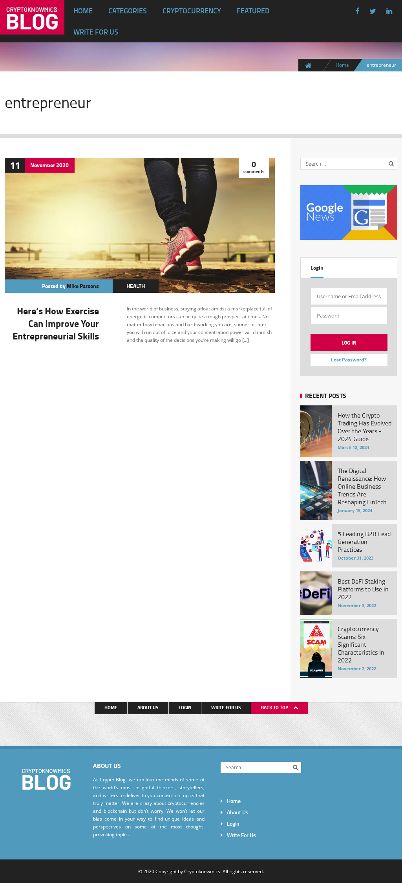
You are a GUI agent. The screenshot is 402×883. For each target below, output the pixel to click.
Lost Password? (349, 359)
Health (135, 286)
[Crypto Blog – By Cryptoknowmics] (32, 28)
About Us (148, 707)
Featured (253, 10)
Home (83, 10)
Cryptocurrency (192, 10)
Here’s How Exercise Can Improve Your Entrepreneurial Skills (56, 323)
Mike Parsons (83, 286)
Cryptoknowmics (202, 871)
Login (317, 268)
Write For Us (95, 32)
